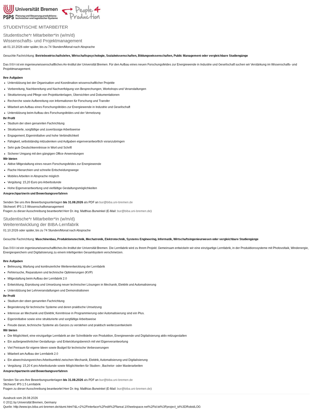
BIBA (12, 64)
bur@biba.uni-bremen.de (116, 202)
